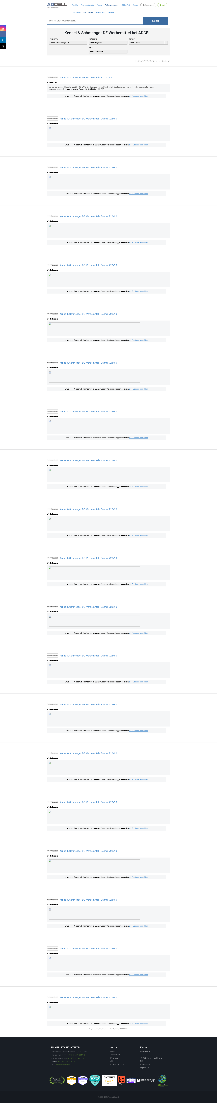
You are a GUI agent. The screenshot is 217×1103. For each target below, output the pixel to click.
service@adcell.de (63, 1065)
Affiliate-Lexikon (116, 1055)
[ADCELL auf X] (3, 46)
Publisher (75, 5)
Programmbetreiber (87, 5)
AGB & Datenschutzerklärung (151, 1058)
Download (114, 1058)
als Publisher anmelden (138, 96)
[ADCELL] (109, 1080)
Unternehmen (145, 1051)
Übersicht (76, 13)
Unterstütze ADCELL (118, 1064)
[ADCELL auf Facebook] (3, 34)
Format (132, 39)
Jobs (142, 1055)
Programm (53, 39)
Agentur (99, 5)
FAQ (141, 1061)
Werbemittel (88, 13)
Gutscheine (100, 13)
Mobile (91, 48)
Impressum (144, 1068)
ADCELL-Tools (125, 5)
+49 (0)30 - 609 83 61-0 (76, 1055)
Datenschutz (145, 1064)
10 (159, 61)
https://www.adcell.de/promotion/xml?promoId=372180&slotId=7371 (77, 89)
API (111, 1061)
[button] (155, 21)
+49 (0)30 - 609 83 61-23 (76, 1058)
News (112, 1051)
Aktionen (110, 13)
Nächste (165, 61)
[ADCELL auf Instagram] (3, 28)
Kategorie (93, 39)
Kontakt (135, 5)
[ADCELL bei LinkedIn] (3, 40)
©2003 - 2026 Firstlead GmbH (108, 1097)
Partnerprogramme (111, 5)
